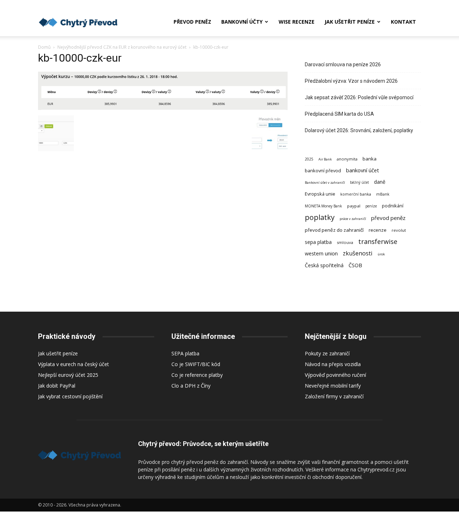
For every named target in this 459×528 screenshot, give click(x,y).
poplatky (320, 217)
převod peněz (388, 217)
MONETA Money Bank (323, 205)
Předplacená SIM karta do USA (339, 114)
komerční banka (355, 194)
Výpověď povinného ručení (335, 374)
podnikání (392, 205)
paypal (353, 205)
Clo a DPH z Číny (190, 385)
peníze (371, 205)
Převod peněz (192, 21)
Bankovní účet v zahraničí (325, 182)
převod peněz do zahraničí (334, 230)
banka (370, 158)
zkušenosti (358, 253)
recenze (378, 230)
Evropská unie (320, 194)
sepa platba (318, 242)
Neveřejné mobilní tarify (333, 385)
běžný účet (359, 182)
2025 (309, 159)
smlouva (345, 242)
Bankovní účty (241, 21)
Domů (44, 47)
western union (321, 253)
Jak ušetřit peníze (350, 21)
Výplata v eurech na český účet (73, 364)
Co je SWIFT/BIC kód (195, 364)
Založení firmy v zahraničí (334, 396)
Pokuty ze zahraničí (327, 353)
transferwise (377, 241)
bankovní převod (323, 170)
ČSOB (355, 265)
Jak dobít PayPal (56, 385)
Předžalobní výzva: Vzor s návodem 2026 (351, 81)
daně (379, 181)
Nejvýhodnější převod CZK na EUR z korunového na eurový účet (121, 47)
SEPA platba (185, 353)
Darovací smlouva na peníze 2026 (343, 64)
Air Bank (325, 159)
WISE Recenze (296, 21)
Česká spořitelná (324, 265)
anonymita (347, 159)
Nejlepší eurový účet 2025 (68, 374)
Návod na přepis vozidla (333, 364)
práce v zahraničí (353, 218)
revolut (399, 230)
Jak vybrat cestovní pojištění (70, 396)
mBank (382, 194)
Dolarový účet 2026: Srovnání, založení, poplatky (359, 130)
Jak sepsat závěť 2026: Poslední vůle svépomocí (359, 97)
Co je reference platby (197, 374)
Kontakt (403, 21)
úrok (381, 254)
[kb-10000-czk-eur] (163, 108)
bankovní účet (362, 170)
